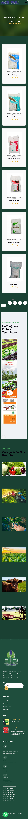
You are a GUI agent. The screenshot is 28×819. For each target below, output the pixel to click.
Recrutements (7, 707)
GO (6, 688)
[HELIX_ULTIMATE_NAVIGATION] (26, 2)
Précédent (15, 303)
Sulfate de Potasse (14, 201)
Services (5, 704)
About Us (5, 701)
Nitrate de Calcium (14, 159)
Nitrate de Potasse (14, 242)
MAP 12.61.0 (14, 284)
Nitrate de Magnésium (14, 117)
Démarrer (10, 303)
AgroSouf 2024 (15, 721)
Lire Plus (5, 682)
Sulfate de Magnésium (14, 75)
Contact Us (6, 709)
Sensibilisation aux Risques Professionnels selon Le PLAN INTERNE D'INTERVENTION (18, 732)
